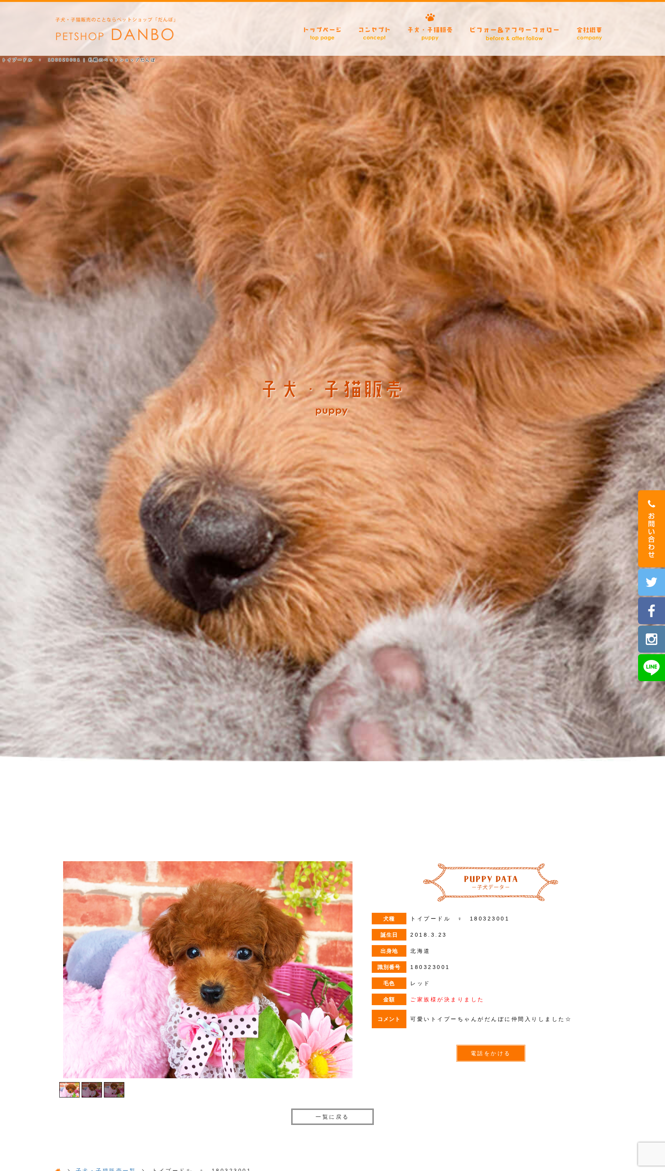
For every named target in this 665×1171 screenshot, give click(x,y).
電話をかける (491, 1053)
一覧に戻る (332, 1117)
